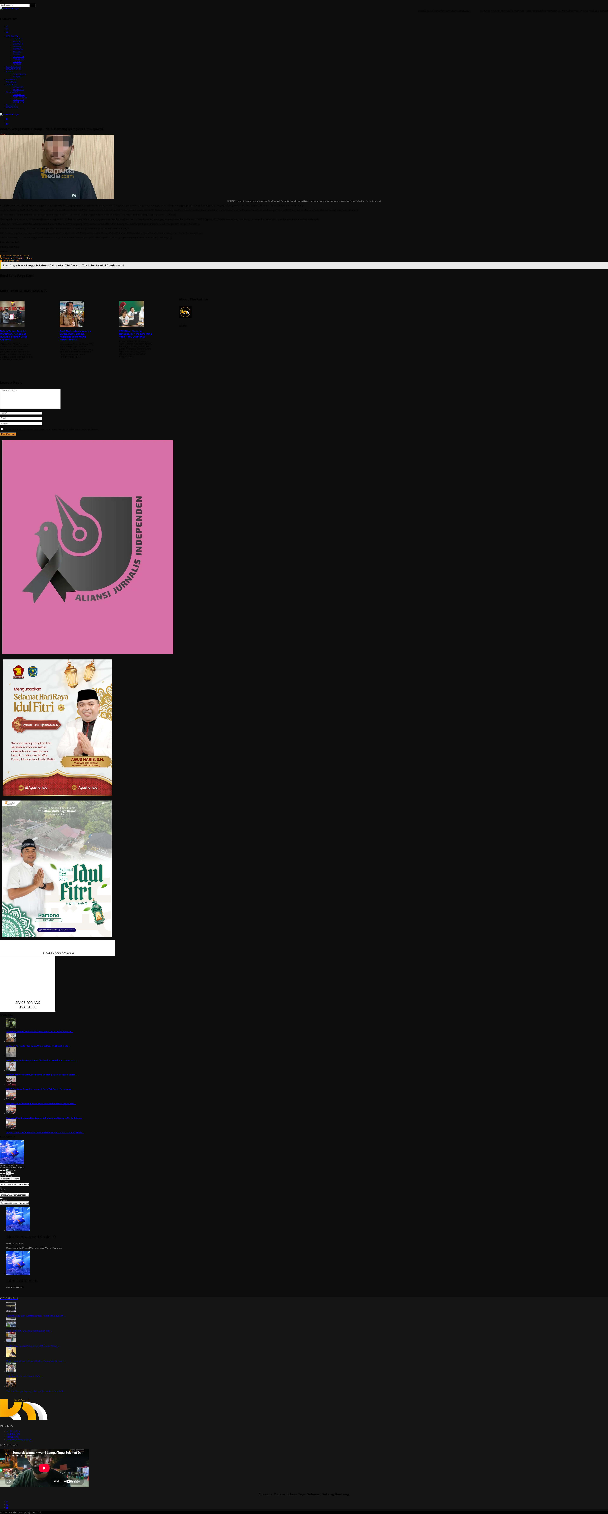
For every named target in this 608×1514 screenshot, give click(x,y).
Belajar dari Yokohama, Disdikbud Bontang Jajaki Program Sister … (41, 1075)
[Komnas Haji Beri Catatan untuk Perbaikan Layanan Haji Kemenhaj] (11, 1311)
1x (8, 1173)
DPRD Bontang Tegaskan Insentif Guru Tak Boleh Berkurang (38, 1089)
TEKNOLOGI (19, 59)
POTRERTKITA (20, 97)
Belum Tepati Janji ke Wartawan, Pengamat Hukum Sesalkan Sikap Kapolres (13, 335)
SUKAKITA (11, 84)
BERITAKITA (12, 36)
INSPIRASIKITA (13, 66)
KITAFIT (10, 71)
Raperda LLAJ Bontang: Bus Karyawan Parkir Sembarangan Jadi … (41, 1103)
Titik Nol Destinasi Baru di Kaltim (24, 1376)
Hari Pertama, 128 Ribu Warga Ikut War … (29, 1331)
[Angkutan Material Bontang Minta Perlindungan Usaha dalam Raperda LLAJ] (11, 1128)
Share (16, 1179)
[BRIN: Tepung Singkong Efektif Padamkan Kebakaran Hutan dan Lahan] (11, 1056)
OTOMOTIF (18, 56)
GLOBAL (17, 64)
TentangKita (13, 1431)
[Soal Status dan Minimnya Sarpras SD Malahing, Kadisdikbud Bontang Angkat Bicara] (76, 314)
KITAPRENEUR (13, 69)
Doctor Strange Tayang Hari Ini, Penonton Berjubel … (35, 1391)
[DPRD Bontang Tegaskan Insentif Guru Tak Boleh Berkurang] (11, 1085)
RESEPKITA (18, 89)
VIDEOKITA (18, 99)
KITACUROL (12, 107)
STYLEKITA (18, 87)
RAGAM (16, 54)
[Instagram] (7, 1504)
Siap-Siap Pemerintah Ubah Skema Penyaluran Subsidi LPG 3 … (39, 1031)
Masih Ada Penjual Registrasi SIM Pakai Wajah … (32, 1346)
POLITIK (17, 41)
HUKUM (17, 46)
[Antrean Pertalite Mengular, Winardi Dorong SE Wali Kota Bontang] (11, 1041)
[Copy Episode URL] (1, 1198)
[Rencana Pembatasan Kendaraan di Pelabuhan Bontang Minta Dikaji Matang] (11, 1113)
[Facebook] (7, 1501)
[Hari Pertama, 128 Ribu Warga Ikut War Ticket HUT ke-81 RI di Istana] (11, 1326)
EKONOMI (18, 43)
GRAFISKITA (19, 94)
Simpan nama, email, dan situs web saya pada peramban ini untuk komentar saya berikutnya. (51, 429)
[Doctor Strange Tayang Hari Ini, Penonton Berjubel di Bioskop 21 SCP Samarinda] (11, 1386)
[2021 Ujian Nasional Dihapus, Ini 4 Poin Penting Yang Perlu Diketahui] (135, 314)
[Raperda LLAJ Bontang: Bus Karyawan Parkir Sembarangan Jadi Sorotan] (11, 1099)
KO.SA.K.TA (18, 102)
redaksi (3, 134)
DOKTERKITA (19, 74)
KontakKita (12, 1436)
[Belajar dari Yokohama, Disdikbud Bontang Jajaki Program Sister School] (11, 1070)
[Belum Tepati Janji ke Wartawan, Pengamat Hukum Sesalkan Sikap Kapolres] (16, 314)
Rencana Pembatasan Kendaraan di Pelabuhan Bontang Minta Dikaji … (44, 1118)
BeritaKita (10, 134)
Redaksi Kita (13, 1434)
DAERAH (17, 38)
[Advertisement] (393, 354)
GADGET (17, 61)
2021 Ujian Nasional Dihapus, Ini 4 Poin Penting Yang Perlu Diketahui (135, 334)
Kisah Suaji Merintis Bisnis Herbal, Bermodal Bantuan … (36, 1361)
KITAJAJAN (11, 82)
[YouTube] (7, 1507)
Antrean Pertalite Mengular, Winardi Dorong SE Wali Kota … (38, 1046)
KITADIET (17, 76)
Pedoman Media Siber (18, 1439)
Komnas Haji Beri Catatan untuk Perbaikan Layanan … (36, 1315)
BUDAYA (17, 51)
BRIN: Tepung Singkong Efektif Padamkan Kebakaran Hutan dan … (41, 1060)
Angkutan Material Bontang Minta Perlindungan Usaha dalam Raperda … (45, 1132)
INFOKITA (11, 104)
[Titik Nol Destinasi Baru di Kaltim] (11, 1371)
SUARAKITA (12, 92)
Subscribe (5, 1179)
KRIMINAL (17, 49)
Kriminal (20, 134)
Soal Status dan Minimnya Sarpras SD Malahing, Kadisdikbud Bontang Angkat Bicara (75, 335)
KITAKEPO (11, 79)
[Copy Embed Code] (1, 1204)
